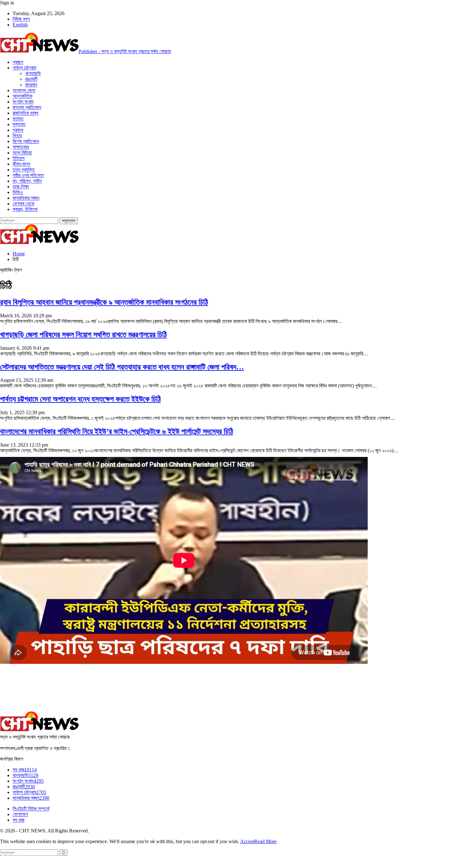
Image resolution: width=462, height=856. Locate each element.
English (20, 24)
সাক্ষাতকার (21, 147)
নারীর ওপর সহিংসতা (28, 175)
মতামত (18, 118)
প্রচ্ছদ (18, 62)
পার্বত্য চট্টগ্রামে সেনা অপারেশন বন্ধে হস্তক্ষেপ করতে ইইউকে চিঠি (80, 399)
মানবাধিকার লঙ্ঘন (26, 198)
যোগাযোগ (20, 814)
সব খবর (25, 769)
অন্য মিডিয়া (22, 152)
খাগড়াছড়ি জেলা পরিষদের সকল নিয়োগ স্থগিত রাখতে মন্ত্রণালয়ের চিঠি (83, 335)
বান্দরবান (31, 84)
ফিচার (17, 135)
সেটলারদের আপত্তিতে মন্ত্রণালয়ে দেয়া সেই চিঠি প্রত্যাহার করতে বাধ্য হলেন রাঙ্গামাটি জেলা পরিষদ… (122, 367)
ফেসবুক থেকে (23, 203)
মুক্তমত (19, 124)
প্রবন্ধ (18, 130)
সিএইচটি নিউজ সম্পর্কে (31, 808)
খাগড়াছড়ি (33, 73)
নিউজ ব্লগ (21, 19)
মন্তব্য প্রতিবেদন (27, 107)
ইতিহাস (19, 158)
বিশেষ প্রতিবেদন (26, 141)
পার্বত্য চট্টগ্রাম (24, 67)
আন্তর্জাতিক (22, 96)
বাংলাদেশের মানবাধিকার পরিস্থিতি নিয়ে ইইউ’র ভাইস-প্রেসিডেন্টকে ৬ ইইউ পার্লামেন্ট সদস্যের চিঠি (116, 431)
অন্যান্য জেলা (24, 90)
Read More (265, 841)
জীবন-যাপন (21, 164)
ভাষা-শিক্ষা (21, 186)
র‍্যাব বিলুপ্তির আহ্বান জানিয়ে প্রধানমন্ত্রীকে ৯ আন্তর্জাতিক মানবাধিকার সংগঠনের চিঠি (104, 302)
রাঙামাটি (31, 79)
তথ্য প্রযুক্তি (24, 169)
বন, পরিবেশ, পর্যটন (27, 181)
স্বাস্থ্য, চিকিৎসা (25, 209)
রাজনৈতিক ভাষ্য (25, 113)
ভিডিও (18, 192)
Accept (247, 841)
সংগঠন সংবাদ (23, 101)
